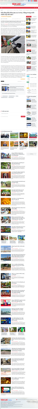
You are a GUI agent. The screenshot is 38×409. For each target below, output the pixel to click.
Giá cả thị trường (14, 174)
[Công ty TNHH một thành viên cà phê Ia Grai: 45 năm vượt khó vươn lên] (6, 390)
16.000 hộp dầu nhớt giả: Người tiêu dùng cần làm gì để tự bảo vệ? (18, 173)
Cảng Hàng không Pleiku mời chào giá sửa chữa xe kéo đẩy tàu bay (32, 101)
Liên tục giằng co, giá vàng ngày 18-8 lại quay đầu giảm (18, 378)
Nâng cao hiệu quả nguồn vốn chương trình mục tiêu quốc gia (13, 242)
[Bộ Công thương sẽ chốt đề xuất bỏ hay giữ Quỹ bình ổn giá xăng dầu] (5, 88)
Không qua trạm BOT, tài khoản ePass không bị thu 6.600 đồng (17, 309)
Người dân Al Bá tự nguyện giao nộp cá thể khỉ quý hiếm (34, 63)
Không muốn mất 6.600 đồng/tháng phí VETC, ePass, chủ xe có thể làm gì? (4, 334)
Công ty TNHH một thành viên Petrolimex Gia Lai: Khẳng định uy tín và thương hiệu (31, 32)
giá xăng (6, 23)
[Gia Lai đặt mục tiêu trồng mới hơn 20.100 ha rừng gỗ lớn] (13, 329)
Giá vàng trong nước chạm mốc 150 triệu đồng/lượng (23, 139)
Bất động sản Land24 (32, 153)
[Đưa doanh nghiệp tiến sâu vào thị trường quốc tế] (14, 135)
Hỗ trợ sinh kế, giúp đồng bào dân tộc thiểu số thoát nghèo (34, 58)
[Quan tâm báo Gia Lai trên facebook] (28, 0)
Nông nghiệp (13, 183)
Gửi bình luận (23, 116)
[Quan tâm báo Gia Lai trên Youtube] (31, 0)
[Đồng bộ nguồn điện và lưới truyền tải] (6, 249)
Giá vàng (13, 200)
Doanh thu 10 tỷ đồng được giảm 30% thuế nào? (3, 242)
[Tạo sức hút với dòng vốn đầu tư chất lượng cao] (28, 27)
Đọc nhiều (28, 16)
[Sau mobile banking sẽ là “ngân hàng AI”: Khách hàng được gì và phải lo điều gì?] (6, 320)
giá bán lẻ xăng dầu (11, 97)
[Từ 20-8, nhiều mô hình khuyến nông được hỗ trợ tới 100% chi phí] (6, 267)
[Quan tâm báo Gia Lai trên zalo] (30, 0)
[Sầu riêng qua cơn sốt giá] (28, 23)
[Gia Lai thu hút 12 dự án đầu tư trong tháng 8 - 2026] (5, 135)
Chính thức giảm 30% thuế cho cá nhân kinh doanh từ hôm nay (5, 148)
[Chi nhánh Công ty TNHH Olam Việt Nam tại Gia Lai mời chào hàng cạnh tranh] (29, 112)
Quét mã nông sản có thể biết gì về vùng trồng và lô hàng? (18, 163)
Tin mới (34, 16)
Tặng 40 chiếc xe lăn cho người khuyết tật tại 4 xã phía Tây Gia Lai (32, 46)
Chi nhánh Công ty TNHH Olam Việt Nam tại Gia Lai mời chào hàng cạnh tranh (31, 113)
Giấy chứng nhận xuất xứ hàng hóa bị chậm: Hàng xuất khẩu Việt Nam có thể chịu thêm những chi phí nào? (18, 255)
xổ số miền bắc (28, 153)
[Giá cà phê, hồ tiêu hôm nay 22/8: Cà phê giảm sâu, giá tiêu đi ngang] (6, 229)
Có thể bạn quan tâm (6, 131)
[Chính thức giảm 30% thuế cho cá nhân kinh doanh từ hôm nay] (5, 144)
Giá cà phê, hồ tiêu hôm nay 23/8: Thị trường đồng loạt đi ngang (18, 190)
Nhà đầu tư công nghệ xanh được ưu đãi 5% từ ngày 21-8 (21, 242)
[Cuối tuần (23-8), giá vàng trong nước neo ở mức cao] (6, 201)
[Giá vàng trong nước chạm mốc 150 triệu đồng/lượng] (24, 135)
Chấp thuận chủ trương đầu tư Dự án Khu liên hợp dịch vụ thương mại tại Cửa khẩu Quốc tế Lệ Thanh (18, 349)
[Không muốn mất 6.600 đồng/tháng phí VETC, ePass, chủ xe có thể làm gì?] (4, 329)
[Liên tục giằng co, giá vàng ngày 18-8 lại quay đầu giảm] (6, 380)
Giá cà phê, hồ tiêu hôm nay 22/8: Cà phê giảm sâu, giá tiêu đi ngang (18, 227)
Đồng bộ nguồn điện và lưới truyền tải (18, 247)
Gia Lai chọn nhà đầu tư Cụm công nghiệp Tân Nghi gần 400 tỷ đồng (18, 369)
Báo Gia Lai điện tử (19, 4)
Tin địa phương (31, 40)
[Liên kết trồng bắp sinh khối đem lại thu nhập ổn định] (28, 36)
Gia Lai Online (6, 400)
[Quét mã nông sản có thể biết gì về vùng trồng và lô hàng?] (6, 165)
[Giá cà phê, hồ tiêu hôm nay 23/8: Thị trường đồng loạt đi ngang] (6, 192)
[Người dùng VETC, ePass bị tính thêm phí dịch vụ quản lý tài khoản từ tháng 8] (21, 329)
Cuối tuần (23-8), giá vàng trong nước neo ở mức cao (18, 199)
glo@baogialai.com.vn (5, 403)
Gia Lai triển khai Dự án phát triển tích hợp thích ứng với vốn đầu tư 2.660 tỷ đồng (18, 360)
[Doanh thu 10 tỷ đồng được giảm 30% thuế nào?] (4, 237)
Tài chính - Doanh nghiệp (15, 156)
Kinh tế (12, 362)
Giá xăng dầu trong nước (4, 97)
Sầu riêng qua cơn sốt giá (33, 23)
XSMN (35, 153)
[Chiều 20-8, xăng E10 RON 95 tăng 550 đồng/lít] (6, 276)
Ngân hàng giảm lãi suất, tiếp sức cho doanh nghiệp (34, 19)
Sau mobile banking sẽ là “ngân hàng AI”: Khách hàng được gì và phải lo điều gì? (18, 319)
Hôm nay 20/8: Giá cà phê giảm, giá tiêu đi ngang (18, 283)
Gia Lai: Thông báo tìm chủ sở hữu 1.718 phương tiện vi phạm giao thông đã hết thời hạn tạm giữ (31, 107)
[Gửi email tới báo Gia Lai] (32, 0)
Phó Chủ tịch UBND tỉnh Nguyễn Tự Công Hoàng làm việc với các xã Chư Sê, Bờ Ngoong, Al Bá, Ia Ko (32, 52)
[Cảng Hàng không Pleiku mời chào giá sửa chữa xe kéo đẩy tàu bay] (29, 100)
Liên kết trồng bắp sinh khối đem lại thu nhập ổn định (34, 36)
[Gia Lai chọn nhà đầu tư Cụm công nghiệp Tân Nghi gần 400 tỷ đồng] (6, 371)
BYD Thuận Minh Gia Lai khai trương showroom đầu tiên (31, 125)
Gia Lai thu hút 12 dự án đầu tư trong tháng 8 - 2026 (5, 139)
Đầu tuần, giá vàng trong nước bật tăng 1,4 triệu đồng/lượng (14, 148)
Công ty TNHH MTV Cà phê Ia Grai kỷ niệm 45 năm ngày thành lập (18, 301)
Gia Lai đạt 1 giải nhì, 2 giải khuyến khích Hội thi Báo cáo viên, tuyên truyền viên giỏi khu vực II (31, 68)
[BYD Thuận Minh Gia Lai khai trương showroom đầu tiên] (29, 124)
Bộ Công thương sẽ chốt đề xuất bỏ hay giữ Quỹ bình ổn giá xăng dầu (17, 87)
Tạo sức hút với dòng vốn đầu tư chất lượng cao (33, 27)
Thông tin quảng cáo (31, 97)
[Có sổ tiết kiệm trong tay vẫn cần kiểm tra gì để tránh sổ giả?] (24, 144)
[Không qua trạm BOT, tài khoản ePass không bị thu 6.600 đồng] (6, 311)
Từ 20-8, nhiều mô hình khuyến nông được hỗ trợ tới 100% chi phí (18, 265)
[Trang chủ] (2, 8)
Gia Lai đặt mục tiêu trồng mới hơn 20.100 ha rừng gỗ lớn (13, 334)
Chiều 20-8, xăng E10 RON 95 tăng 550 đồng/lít (18, 274)
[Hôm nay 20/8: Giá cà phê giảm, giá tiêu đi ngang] (6, 285)
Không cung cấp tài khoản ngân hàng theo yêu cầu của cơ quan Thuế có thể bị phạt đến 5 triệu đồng (18, 218)
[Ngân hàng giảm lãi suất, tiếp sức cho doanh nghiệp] (28, 19)
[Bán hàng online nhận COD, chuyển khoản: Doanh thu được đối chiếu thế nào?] (6, 340)
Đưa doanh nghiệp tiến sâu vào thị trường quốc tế (14, 139)
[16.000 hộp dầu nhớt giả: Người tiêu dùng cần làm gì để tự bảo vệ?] (6, 175)
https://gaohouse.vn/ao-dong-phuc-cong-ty (31, 154)
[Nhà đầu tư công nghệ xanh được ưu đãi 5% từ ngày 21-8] (21, 237)
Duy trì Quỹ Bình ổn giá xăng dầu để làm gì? (8, 93)
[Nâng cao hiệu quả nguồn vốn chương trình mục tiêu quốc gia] (13, 237)
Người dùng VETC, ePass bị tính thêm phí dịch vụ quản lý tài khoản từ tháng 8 (21, 334)
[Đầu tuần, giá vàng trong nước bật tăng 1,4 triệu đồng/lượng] (14, 144)
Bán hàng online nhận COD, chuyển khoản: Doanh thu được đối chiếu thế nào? (18, 339)
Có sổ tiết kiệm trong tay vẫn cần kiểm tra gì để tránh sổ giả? (23, 148)
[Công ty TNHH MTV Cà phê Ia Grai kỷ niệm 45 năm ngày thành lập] (6, 303)
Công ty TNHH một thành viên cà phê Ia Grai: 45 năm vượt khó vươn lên (18, 388)
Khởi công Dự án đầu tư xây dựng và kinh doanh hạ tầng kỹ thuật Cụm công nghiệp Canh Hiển (18, 291)
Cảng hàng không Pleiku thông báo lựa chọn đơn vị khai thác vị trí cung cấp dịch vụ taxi (32, 119)
